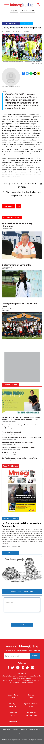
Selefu (10, 553)
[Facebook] (9, 667)
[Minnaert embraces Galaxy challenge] (22, 245)
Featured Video (31, 715)
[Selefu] (22, 570)
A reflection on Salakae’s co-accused (17, 442)
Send (22, 624)
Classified (13, 721)
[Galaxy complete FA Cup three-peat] (22, 325)
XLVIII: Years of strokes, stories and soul (18, 453)
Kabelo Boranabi (6, 228)
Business (31, 695)
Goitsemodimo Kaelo (8, 308)
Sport (31, 697)
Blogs (31, 706)
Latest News (13, 695)
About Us (23, 729)
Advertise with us (34, 729)
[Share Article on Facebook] (23, 73)
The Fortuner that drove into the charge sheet (21, 437)
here (23, 187)
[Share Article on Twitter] (27, 73)
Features (12, 706)
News (13, 697)
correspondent (6, 421)
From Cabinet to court (11, 432)
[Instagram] (24, 667)
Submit (35, 656)
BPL (18, 206)
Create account (27, 10)
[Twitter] (13, 667)
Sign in (14, 10)
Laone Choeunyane (7, 454)
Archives (15, 729)
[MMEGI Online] (22, 5)
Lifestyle (12, 704)
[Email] (33, 667)
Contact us (6, 729)
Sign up (10, 192)
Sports (26, 23)
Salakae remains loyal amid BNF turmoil (18, 447)
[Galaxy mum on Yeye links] (22, 283)
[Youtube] (18, 667)
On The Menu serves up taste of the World (19, 458)
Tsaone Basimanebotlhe (9, 449)
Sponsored (13, 712)
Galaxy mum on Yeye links (16, 265)
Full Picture (31, 712)
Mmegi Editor (6, 546)
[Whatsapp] (28, 667)
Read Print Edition (10, 466)
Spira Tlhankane (6, 428)
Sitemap (22, 734)
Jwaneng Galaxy (8, 206)
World (13, 715)
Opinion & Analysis (31, 704)
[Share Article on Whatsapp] (31, 73)
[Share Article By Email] (34, 73)
